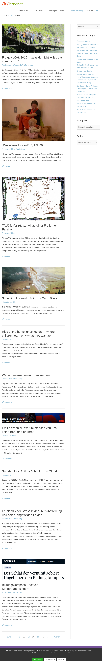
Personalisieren (50, 659)
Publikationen (7, 65)
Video (14, 302)
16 (38, 637)
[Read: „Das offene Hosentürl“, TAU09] (33, 120)
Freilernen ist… (23, 11)
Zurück (8, 637)
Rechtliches (17, 592)
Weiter (58, 637)
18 (48, 637)
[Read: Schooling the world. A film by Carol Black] (33, 280)
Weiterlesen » (7, 88)
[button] (97, 11)
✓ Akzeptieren (37, 659)
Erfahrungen (52, 11)
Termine (90, 11)
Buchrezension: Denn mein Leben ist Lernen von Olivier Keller (87, 53)
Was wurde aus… (83, 41)
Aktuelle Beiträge (77, 11)
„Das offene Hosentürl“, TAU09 (22, 145)
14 (29, 637)
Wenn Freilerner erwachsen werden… (27, 375)
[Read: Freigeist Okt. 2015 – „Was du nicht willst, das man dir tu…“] (33, 39)
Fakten (62, 11)
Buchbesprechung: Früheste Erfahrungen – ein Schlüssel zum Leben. (87, 88)
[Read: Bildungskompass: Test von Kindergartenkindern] (33, 569)
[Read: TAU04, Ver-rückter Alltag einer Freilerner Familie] (33, 199)
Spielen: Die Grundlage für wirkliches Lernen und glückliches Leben (86, 97)
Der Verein (39, 11)
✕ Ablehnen (61, 659)
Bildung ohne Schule (84, 71)
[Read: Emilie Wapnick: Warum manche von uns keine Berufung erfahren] (33, 418)
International (6, 302)
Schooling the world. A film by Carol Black (29, 298)
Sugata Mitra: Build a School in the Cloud (29, 471)
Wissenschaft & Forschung (23, 65)
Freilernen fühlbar (8, 149)
